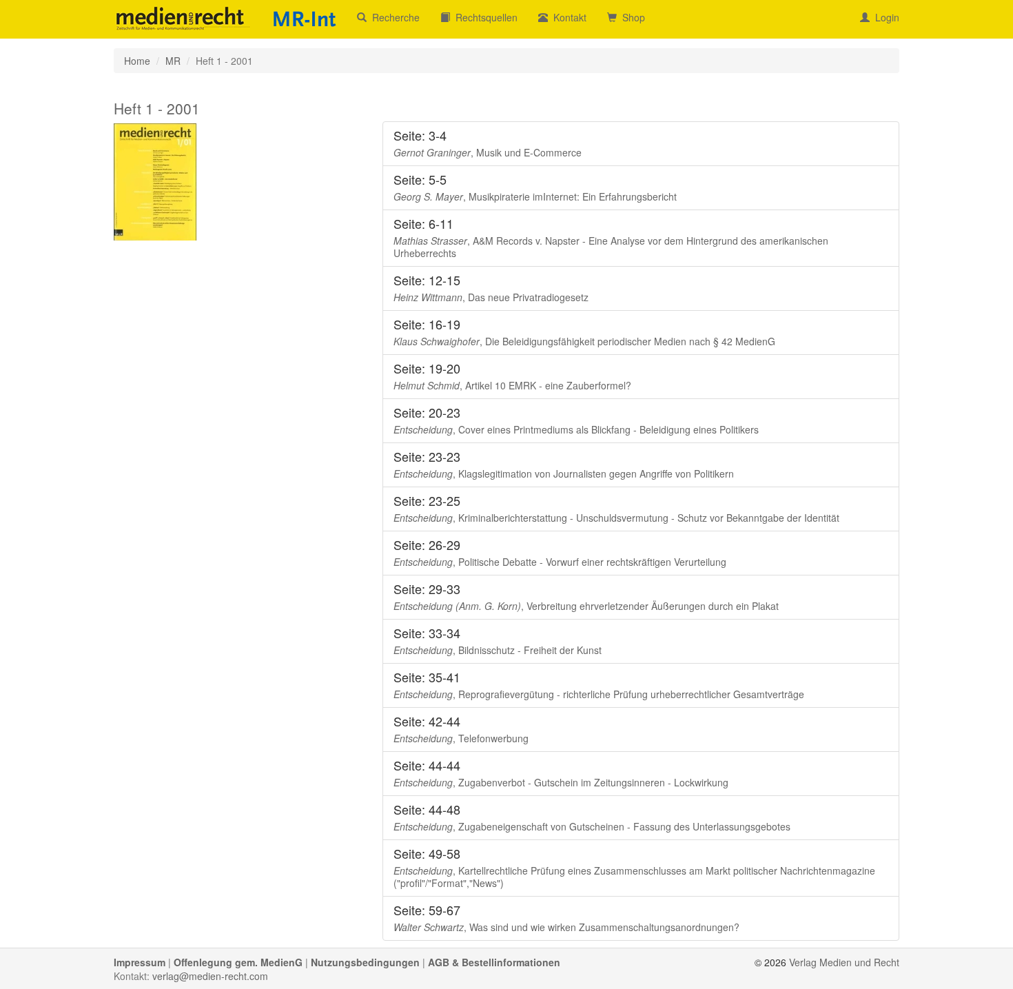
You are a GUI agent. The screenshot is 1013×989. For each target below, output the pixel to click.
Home (137, 61)
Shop (631, 17)
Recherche (393, 17)
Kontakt (567, 17)
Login (884, 17)
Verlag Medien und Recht (844, 962)
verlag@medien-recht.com (210, 976)
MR (173, 61)
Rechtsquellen (484, 17)
